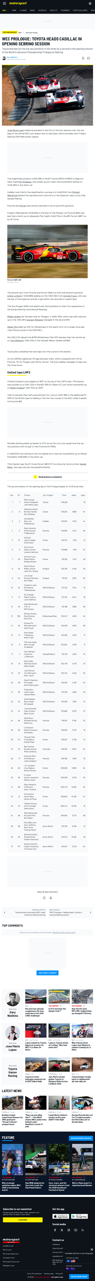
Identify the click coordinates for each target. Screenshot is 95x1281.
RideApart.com (8, 1265)
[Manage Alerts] (50, 897)
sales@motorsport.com (61, 1256)
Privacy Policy (61, 1273)
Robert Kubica (17, 387)
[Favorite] (83, 58)
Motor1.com (7, 1250)
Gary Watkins (12, 57)
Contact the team (59, 1252)
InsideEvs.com (8, 1246)
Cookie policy (49, 1273)
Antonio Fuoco (70, 295)
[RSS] (82, 1230)
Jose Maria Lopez (15, 130)
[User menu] (90, 3)
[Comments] (89, 58)
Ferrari (23, 205)
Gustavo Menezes (34, 319)
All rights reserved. (59, 1277)
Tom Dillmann (16, 340)
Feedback (56, 1244)
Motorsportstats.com (11, 1262)
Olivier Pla (12, 326)
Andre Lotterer (14, 295)
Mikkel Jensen (14, 316)
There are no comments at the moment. (48, 932)
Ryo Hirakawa (24, 181)
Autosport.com (8, 1258)
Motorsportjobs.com (10, 1254)
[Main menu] (4, 3)
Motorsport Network (42, 1277)
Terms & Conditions (34, 1273)
